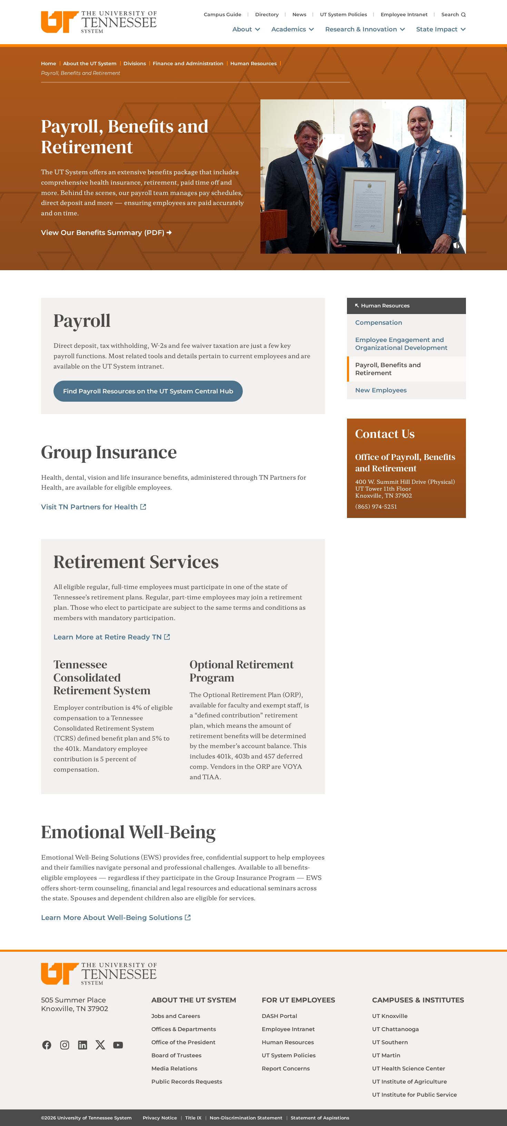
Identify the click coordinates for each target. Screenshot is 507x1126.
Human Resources (253, 63)
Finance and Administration (188, 63)
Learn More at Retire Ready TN (107, 637)
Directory (267, 14)
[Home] (99, 22)
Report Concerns (286, 1068)
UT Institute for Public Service (414, 1094)
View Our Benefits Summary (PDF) (103, 232)
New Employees (381, 390)
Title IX (193, 1117)
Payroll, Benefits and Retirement (388, 369)
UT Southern (390, 1042)
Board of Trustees (176, 1055)
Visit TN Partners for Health (89, 507)
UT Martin (386, 1055)
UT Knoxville (390, 1016)
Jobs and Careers (175, 1016)
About (242, 29)
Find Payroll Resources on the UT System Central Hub (148, 391)
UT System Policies (343, 14)
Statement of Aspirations (320, 1117)
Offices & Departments (183, 1029)
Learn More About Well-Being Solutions (111, 917)
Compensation (378, 322)
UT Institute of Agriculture (409, 1081)
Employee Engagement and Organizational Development (401, 344)
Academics (288, 29)
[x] (100, 1044)
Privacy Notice (160, 1117)
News (299, 14)
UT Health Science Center (408, 1068)
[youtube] (118, 1044)
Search (450, 14)
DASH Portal (279, 1016)
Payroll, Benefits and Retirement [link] (80, 73)
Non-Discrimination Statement (246, 1117)
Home (48, 63)
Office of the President (183, 1042)
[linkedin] (82, 1044)
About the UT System (90, 63)
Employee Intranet (404, 14)
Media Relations (174, 1068)
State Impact (437, 29)
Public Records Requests (186, 1081)
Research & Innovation (361, 29)
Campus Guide (222, 14)
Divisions (134, 63)
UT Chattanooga (395, 1029)
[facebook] (46, 1044)
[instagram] (64, 1044)
